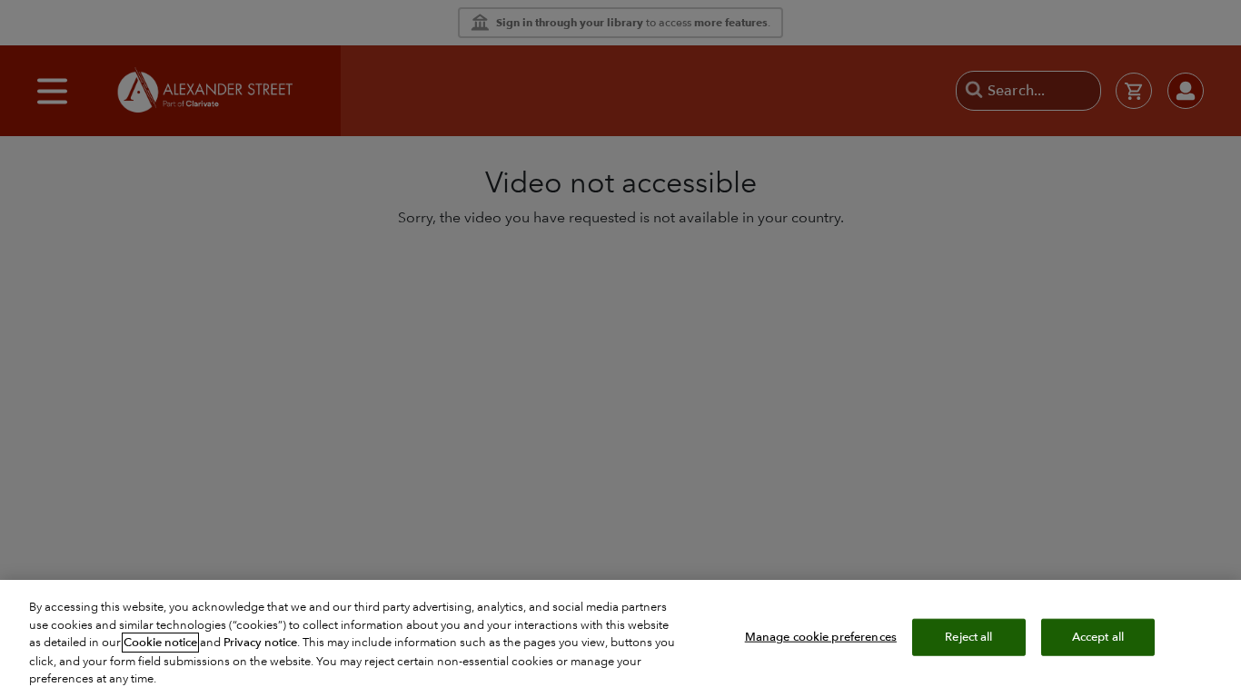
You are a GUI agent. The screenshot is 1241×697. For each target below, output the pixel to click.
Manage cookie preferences (821, 636)
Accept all (1098, 636)
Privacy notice (260, 642)
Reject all (968, 636)
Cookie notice (160, 642)
